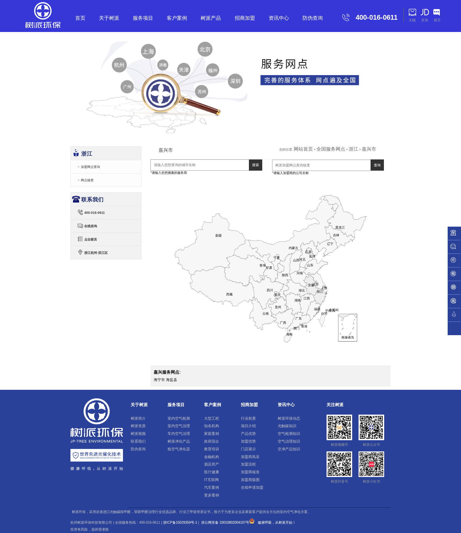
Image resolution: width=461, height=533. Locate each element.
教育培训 (211, 449)
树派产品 (211, 18)
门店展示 (248, 449)
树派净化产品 (179, 441)
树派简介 (138, 418)
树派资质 (138, 426)
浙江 (353, 149)
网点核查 (87, 180)
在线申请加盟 (252, 487)
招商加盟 (245, 18)
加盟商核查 (250, 472)
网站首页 (303, 149)
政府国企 (211, 441)
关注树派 (335, 404)
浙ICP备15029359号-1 (180, 522)
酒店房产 (211, 464)
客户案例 (177, 18)
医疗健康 (211, 472)
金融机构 (211, 457)
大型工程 (211, 418)
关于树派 (109, 18)
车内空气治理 (179, 433)
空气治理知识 (289, 441)
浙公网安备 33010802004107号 (224, 522)
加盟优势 (248, 441)
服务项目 (143, 18)
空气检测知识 (289, 433)
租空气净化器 (179, 449)
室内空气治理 (179, 426)
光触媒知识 (287, 426)
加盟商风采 (250, 457)
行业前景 (248, 418)
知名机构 (211, 426)
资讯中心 (279, 18)
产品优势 (248, 433)
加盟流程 (248, 464)
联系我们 (138, 441)
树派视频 (138, 433)
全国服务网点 (330, 149)
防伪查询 (313, 18)
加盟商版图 (250, 480)
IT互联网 (211, 480)
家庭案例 (211, 433)
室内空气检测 (179, 418)
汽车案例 (211, 487)
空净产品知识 (289, 449)
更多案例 (211, 495)
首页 (80, 18)
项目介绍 (248, 426)
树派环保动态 (289, 418)
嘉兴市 (369, 149)
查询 (377, 165)
